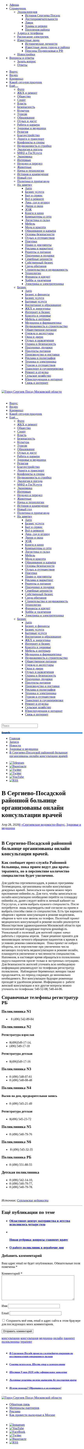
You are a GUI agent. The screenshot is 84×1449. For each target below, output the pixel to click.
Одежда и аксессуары (39, 333)
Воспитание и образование (43, 305)
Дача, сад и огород (37, 202)
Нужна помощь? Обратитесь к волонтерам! (35, 1388)
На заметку (24, 184)
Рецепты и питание (38, 252)
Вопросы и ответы (21, 58)
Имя (4, 1306)
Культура (23, 110)
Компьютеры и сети (38, 216)
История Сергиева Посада (42, 15)
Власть (21, 103)
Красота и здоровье (38, 315)
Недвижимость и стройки (34, 146)
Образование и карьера (40, 230)
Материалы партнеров (24, 1408)
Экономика (24, 156)
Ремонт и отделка (36, 372)
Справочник (17, 8)
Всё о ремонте (34, 199)
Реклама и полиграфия (40, 358)
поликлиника (11, 1341)
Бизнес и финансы (37, 294)
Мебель (30, 223)
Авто (28, 188)
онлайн (58, 1338)
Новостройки (26, 54)
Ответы (22, 65)
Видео (13, 75)
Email (5, 1313)
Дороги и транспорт (30, 138)
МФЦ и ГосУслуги (29, 153)
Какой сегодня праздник (25, 82)
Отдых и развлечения (39, 340)
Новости (15, 745)
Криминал (16, 78)
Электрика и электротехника (44, 283)
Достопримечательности (41, 19)
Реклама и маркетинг (39, 248)
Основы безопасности (40, 234)
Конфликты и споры (31, 142)
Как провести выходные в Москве (32, 1415)
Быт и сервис (34, 195)
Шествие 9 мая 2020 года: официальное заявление (38, 1372)
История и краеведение (32, 174)
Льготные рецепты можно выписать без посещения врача (43, 1379)
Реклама (14, 1411)
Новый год (24, 177)
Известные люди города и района (47, 47)
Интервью (24, 160)
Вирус (13, 71)
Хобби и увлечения (38, 280)
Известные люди (28, 40)
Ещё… (13, 85)
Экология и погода (29, 149)
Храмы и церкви (36, 26)
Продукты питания (38, 351)
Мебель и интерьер (37, 319)
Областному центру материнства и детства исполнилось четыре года (39, 1222)
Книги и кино (34, 213)
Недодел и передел (29, 163)
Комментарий (12, 1273)
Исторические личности (41, 43)
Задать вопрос (26, 61)
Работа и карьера (28, 124)
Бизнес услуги (34, 192)
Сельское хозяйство (38, 375)
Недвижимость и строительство (46, 326)
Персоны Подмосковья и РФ (44, 50)
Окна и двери (34, 336)
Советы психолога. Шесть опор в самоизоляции (37, 1364)
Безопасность (26, 107)
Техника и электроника (40, 361)
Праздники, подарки (39, 347)
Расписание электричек (33, 36)
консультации (11, 1338)
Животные (24, 167)
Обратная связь (19, 1404)
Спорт (21, 100)
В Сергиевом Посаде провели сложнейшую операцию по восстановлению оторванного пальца (41, 1355)
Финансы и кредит (37, 276)
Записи (14, 742)
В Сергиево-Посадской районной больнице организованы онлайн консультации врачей (38, 754)
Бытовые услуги (36, 301)
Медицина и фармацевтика (43, 322)
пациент (69, 1338)
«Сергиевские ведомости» (38, 824)
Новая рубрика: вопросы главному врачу (38, 1239)
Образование (26, 117)
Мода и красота (35, 227)
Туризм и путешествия (40, 365)
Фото (20, 89)
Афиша (14, 4)
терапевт (26, 1341)
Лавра (29, 22)
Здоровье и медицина (31, 128)
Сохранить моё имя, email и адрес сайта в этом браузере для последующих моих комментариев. (41, 1322)
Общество (24, 96)
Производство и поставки (42, 354)
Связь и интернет (36, 382)
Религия (22, 131)
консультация (29, 1338)
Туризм (22, 114)
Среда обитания (35, 266)
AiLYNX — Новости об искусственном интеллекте (52, 1428)
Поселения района (37, 29)
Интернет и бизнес (37, 312)
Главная (14, 738)
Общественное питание (41, 329)
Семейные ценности (38, 259)
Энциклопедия (27, 12)
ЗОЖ (28, 209)
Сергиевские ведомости (32, 1200)
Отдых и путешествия (40, 237)
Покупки (31, 241)
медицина (45, 1338)
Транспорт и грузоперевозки (44, 368)
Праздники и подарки (39, 255)
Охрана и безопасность (40, 344)
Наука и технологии (30, 170)
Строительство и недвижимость (46, 269)
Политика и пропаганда (33, 181)
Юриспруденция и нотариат (44, 379)
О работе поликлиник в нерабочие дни (36, 1247)
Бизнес (21, 287)
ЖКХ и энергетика (37, 308)
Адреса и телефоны (30, 33)
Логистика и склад (37, 220)
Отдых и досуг (27, 121)
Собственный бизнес (39, 262)
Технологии (33, 273)
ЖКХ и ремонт (27, 92)
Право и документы (38, 245)
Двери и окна (34, 206)
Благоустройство (28, 135)
